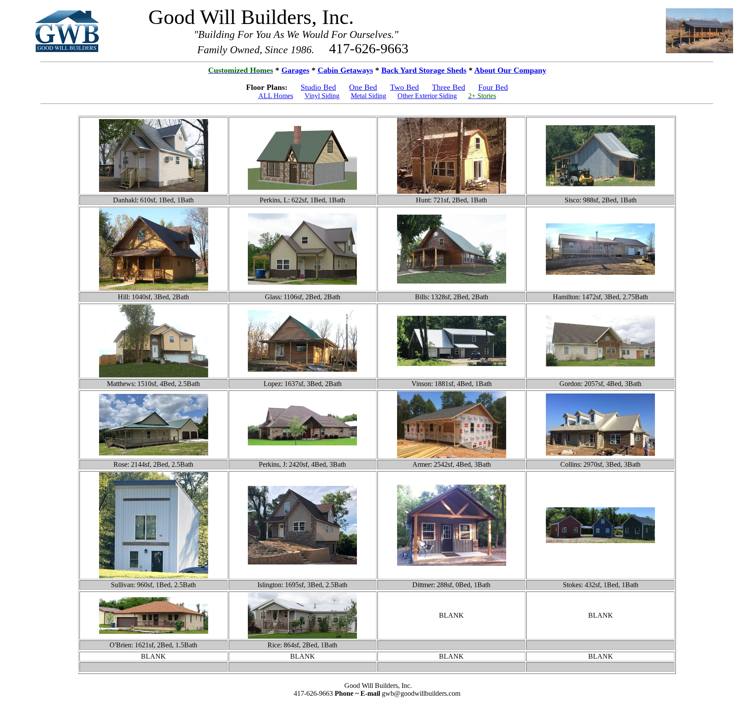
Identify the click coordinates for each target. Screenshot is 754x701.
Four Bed (493, 87)
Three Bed (448, 87)
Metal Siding (368, 95)
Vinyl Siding (322, 95)
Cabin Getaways (345, 70)
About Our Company (510, 70)
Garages (295, 70)
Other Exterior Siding (427, 95)
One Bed (363, 87)
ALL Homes (275, 95)
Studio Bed (318, 87)
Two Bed (404, 87)
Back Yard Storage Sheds (423, 70)
